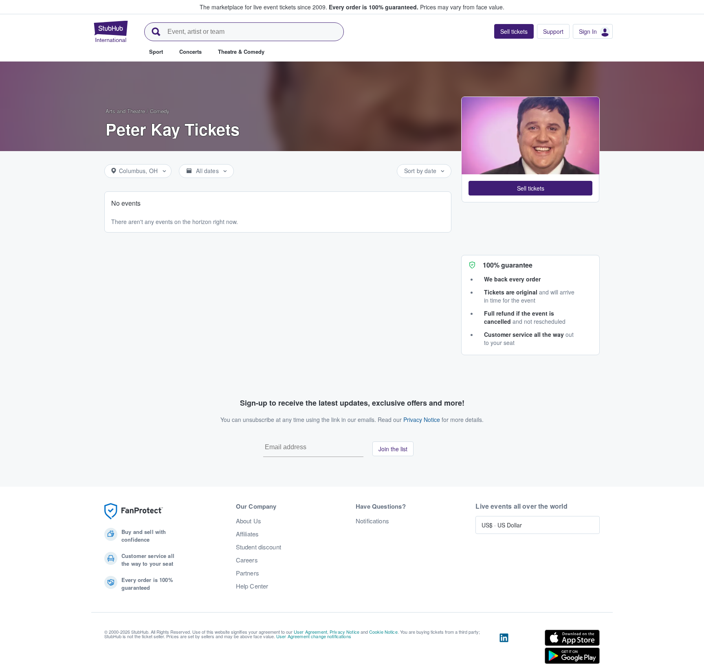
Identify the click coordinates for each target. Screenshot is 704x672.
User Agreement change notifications (313, 636)
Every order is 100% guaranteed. (373, 7)
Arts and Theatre (125, 111)
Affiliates (247, 534)
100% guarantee (507, 265)
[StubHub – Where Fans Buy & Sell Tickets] (110, 31)
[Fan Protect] (133, 511)
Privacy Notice (421, 419)
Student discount (258, 547)
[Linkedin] (504, 648)
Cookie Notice (383, 631)
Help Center (252, 586)
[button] (530, 188)
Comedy (159, 111)
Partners (247, 573)
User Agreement (310, 631)
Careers (247, 560)
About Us (248, 521)
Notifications (372, 521)
